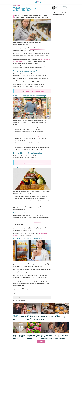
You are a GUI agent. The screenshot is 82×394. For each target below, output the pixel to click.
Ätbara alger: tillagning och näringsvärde (35, 91)
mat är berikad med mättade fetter (37, 48)
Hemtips (57, 315)
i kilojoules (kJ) (37, 222)
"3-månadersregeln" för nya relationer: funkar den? (20, 318)
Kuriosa (42, 315)
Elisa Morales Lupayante (61, 9)
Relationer (15, 315)
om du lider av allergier (34, 136)
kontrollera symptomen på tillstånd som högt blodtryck (33, 80)
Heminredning (16, 334)
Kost (14, 5)
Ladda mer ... (41, 341)
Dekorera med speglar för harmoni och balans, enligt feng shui (19, 337)
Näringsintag (18, 5)
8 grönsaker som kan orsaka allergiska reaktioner (34, 163)
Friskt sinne (29, 315)
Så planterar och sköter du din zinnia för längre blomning (33, 337)
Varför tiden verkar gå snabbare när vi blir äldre (47, 318)
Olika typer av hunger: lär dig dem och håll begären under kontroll (33, 318)
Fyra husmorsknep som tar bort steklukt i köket (61, 317)
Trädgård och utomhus (32, 334)
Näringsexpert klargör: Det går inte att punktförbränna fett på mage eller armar (47, 337)
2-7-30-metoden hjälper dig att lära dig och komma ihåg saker (61, 337)
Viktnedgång (44, 334)
